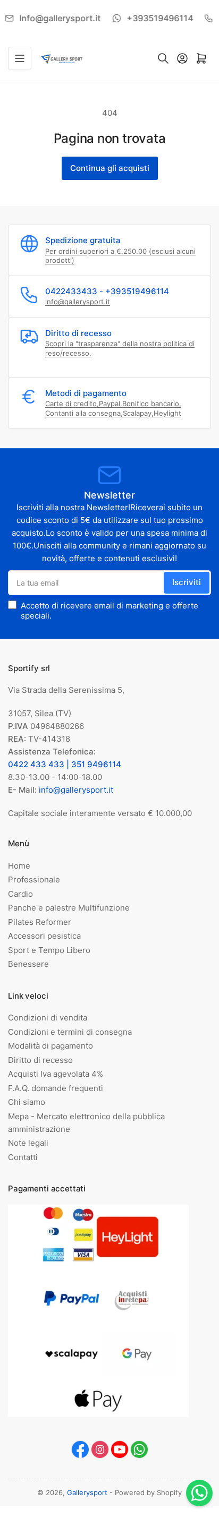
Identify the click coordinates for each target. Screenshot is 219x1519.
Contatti (23, 1157)
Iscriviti (186, 582)
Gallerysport (87, 1492)
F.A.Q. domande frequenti (55, 1088)
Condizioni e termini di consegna (70, 1032)
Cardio (20, 894)
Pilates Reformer (39, 922)
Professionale (34, 879)
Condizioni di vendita (47, 1017)
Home (19, 866)
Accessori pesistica (44, 936)
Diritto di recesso (40, 1060)
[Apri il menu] (19, 58)
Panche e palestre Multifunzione (69, 908)
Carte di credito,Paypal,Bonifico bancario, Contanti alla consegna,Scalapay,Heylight (113, 408)
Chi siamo (26, 1102)
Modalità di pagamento (50, 1046)
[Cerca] (163, 58)
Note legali (28, 1143)
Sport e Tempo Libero (49, 950)
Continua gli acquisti (109, 168)
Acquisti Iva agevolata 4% (55, 1074)
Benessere (28, 964)
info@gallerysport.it (77, 301)
